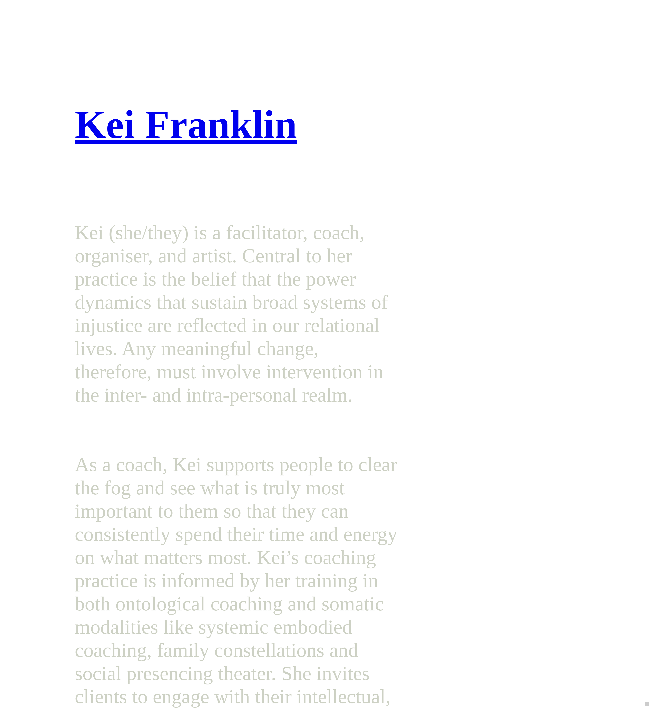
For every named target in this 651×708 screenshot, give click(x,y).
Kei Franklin (186, 124)
